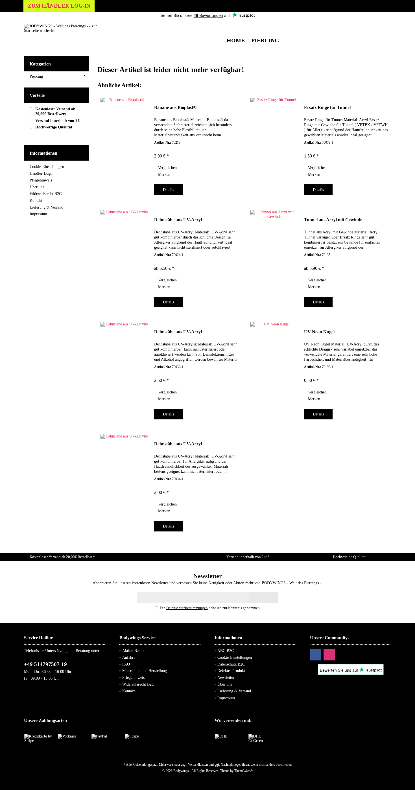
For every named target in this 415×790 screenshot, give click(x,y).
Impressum (38, 214)
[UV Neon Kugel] (274, 369)
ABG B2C (225, 651)
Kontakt (36, 200)
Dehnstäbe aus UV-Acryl (178, 219)
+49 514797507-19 (45, 664)
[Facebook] (315, 654)
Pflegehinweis (41, 180)
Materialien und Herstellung (144, 671)
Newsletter (225, 677)
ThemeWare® (243, 771)
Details (168, 190)
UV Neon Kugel (319, 331)
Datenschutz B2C (231, 664)
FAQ (126, 664)
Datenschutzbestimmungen (187, 608)
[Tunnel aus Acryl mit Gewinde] (274, 257)
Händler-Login (41, 173)
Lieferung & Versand (46, 207)
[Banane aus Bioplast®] (124, 145)
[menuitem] (385, 24)
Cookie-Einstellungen (47, 167)
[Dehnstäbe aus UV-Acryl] (124, 257)
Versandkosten (198, 765)
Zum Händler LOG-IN (59, 6)
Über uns (37, 187)
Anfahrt (128, 657)
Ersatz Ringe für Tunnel (327, 107)
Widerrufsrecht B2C (46, 194)
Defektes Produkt (231, 671)
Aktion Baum (133, 651)
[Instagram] (329, 654)
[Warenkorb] (385, 24)
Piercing (36, 76)
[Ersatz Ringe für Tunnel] (274, 145)
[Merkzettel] (373, 24)
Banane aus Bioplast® (175, 107)
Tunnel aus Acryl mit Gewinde (333, 219)
